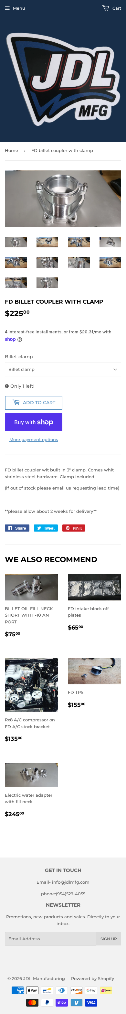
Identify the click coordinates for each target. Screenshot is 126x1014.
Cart (116, 8)
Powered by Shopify (92, 978)
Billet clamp (19, 357)
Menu (19, 8)
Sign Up (108, 938)
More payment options (33, 439)
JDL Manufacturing (44, 978)
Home (11, 150)
